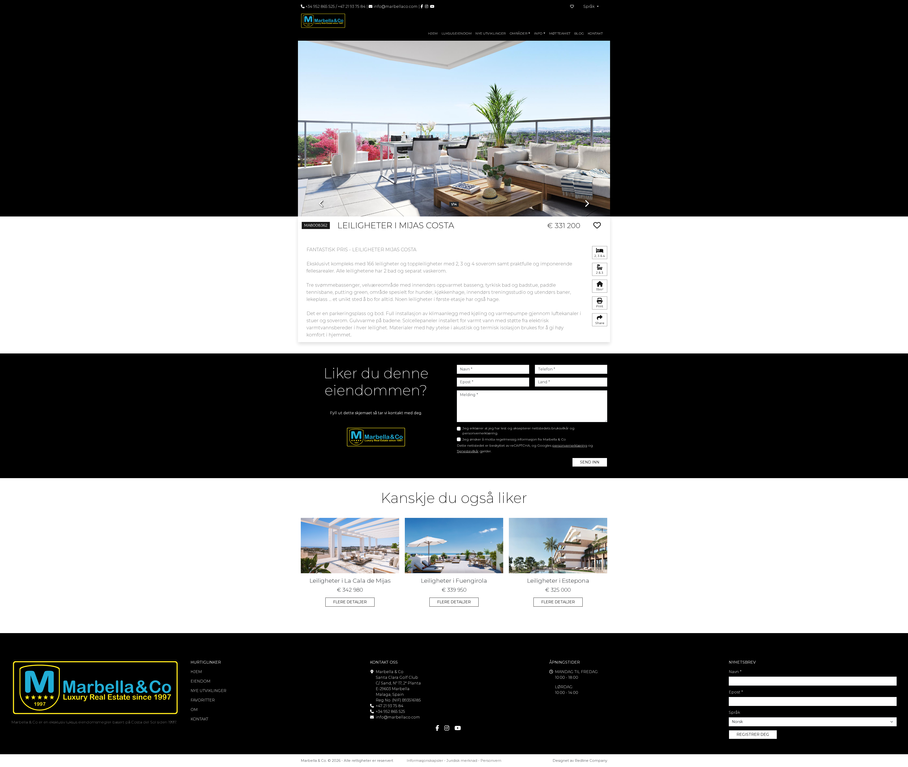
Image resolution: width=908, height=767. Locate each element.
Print (599, 306)
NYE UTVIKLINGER (490, 33)
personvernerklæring (569, 445)
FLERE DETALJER (350, 602)
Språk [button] (589, 6)
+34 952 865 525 (320, 6)
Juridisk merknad (461, 760)
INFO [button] (538, 33)
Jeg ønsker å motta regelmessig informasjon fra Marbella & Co (514, 439)
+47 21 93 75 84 (352, 6)
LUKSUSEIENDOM (456, 33)
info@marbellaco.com (395, 6)
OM (194, 709)
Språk (734, 712)
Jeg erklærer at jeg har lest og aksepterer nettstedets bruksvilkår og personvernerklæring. (518, 430)
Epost (736, 692)
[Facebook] (422, 6)
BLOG (579, 33)
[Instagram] (426, 6)
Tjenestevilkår (468, 451)
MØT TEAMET (559, 33)
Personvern (490, 760)
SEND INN (589, 462)
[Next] (586, 125)
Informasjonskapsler (425, 760)
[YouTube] (432, 6)
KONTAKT (595, 33)
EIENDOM (200, 681)
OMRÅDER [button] (519, 33)
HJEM (433, 33)
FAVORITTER (203, 700)
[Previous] (321, 125)
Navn (735, 672)
